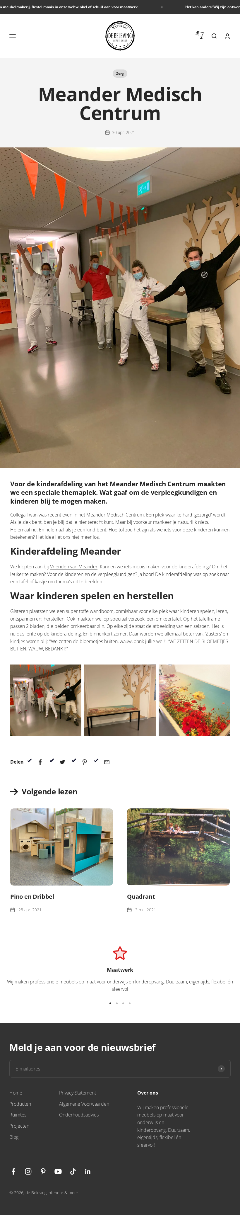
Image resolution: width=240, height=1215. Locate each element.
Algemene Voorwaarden (84, 1104)
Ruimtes (17, 1115)
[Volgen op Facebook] (13, 1171)
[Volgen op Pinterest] (43, 1171)
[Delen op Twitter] (62, 762)
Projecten (19, 1126)
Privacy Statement (77, 1093)
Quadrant (141, 896)
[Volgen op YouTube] (58, 1171)
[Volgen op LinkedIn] (88, 1171)
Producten (20, 1104)
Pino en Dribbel (32, 896)
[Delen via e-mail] (107, 762)
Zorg (120, 73)
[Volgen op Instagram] (28, 1171)
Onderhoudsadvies (79, 1115)
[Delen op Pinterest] (84, 762)
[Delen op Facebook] (40, 762)
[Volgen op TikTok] (73, 1171)
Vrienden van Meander (73, 566)
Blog (13, 1137)
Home (15, 1093)
